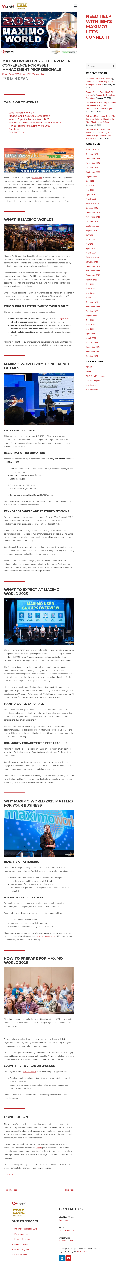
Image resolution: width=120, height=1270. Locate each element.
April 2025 (90, 194)
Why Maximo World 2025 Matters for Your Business (36, 122)
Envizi (88, 372)
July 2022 (90, 320)
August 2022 (91, 316)
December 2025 (93, 158)
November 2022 (93, 307)
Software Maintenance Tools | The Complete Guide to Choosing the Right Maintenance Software (100, 119)
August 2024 (91, 230)
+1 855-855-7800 (66, 1241)
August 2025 (91, 176)
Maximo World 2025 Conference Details (29, 116)
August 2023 (91, 280)
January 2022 (92, 342)
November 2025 (93, 163)
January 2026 (92, 154)
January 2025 (92, 208)
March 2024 (91, 253)
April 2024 (90, 248)
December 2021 (93, 347)
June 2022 (90, 325)
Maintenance (91, 385)
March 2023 (91, 298)
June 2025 (90, 185)
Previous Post (10, 1190)
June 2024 (90, 239)
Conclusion (14, 129)
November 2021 (93, 352)
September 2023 (93, 275)
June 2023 (90, 289)
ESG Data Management (96, 376)
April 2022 (90, 334)
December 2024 (93, 212)
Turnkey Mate (82, 1252)
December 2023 (93, 266)
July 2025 (90, 181)
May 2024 (90, 244)
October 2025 (92, 167)
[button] (75, 6)
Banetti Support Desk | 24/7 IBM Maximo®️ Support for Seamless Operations (100, 95)
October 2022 (92, 311)
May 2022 (90, 329)
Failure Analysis (93, 381)
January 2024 (92, 262)
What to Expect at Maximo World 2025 (29, 119)
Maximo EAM (26, 74)
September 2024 (93, 226)
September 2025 (93, 172)
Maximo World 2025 (10, 74)
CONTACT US (16, 132)
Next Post (70, 1190)
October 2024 (92, 221)
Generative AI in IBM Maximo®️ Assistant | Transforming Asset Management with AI (100, 82)
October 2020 (92, 356)
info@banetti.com (66, 1230)
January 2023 (92, 302)
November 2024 (93, 217)
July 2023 (90, 284)
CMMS (89, 367)
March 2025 (91, 199)
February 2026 (92, 149)
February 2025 (92, 203)
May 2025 (90, 190)
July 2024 (90, 235)
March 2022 (91, 338)
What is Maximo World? (21, 112)
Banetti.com (64, 1220)
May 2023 (90, 293)
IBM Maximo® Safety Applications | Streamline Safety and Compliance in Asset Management (101, 106)
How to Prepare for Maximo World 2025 (29, 126)
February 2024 (92, 257)
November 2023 (93, 271)
